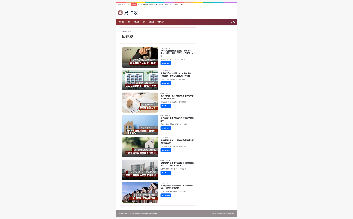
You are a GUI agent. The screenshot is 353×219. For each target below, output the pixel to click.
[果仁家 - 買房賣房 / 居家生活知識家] (128, 13)
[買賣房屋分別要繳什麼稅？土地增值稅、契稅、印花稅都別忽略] (140, 192)
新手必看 (121, 22)
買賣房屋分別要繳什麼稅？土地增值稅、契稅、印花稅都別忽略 (177, 186)
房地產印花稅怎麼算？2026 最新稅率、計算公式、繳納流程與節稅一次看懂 (177, 74)
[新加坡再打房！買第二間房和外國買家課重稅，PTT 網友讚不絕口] (140, 170)
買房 (129, 22)
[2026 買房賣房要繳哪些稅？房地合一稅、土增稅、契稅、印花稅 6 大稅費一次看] (140, 57)
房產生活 (136, 22)
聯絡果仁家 (160, 22)
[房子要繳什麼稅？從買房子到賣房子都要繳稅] (140, 125)
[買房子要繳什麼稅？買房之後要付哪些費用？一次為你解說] (140, 103)
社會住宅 (151, 22)
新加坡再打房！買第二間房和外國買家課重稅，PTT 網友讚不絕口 (177, 164)
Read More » (166, 63)
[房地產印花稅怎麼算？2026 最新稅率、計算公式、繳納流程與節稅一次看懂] (140, 80)
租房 (144, 22)
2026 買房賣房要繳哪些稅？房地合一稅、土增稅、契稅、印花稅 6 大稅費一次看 (177, 53)
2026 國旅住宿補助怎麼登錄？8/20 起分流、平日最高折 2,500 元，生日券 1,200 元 (160, 4)
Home (125, 31)
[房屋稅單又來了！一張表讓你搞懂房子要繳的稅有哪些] (140, 147)
